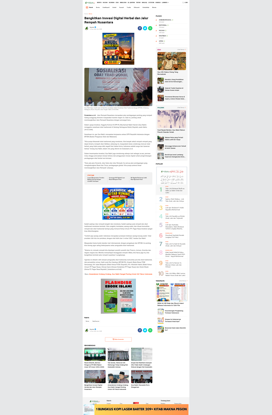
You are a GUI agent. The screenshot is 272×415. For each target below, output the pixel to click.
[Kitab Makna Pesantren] (136, 409)
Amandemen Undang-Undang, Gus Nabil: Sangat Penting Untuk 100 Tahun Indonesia (120, 274)
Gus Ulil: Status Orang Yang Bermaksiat (167, 73)
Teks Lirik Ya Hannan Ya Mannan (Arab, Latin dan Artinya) (173, 265)
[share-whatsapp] (150, 28)
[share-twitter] (145, 28)
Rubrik (91, 7)
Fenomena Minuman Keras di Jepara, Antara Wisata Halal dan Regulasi (175, 98)
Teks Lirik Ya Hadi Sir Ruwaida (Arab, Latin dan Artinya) (175, 245)
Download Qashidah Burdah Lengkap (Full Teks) (174, 236)
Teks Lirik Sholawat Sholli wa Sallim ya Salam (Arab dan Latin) (174, 190)
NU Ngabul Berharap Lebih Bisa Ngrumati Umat (139, 178)
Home (86, 14)
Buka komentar (119, 339)
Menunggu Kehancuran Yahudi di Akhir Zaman (175, 147)
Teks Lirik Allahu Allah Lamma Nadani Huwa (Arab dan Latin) (175, 274)
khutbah (162, 36)
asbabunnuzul (165, 20)
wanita (154, 7)
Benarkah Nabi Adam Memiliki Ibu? (175, 329)
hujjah (105, 2)
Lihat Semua (180, 49)
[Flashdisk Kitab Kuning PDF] (118, 204)
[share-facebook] (140, 28)
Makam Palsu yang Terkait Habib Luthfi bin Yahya (174, 139)
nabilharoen (95, 321)
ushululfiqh (145, 7)
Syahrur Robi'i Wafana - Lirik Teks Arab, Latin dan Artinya (174, 200)
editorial (163, 25)
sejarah (111, 2)
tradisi (129, 7)
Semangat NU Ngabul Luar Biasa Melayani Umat (117, 178)
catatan (151, 2)
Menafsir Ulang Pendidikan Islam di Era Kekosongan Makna (174, 81)
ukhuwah (137, 7)
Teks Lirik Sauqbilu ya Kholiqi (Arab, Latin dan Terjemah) (175, 217)
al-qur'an (131, 2)
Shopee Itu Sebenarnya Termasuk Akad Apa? (173, 320)
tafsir (138, 2)
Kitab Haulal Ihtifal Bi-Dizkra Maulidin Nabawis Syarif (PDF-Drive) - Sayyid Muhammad (175, 254)
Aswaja (158, 2)
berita (99, 2)
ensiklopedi (106, 7)
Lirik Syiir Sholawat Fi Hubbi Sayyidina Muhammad (174, 209)
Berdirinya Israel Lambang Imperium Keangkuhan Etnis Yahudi (174, 156)
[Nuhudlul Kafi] (118, 49)
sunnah (121, 7)
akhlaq (144, 2)
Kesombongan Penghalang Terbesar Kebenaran (174, 312)
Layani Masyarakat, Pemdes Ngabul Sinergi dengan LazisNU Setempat (95, 179)
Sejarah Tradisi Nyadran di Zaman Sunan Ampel (174, 89)
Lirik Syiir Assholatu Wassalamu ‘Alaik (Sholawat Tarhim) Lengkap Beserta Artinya (174, 227)
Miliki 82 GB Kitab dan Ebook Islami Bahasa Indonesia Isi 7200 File (170, 304)
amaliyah (123, 2)
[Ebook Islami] (118, 296)
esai (117, 2)
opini (161, 41)
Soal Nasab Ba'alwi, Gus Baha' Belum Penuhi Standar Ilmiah (171, 131)
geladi (114, 7)
